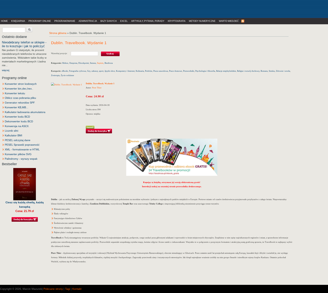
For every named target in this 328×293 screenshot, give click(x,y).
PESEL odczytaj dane (17, 140)
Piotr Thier (97, 87)
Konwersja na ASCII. (17, 126)
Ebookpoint (83, 63)
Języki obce (110, 71)
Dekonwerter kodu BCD (19, 121)
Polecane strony (53, 288)
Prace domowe (175, 71)
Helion (65, 63)
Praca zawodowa (160, 71)
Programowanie (64, 21)
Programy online (39, 21)
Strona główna (57, 33)
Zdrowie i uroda (283, 71)
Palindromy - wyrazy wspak (21, 158)
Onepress (73, 63)
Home (4, 21)
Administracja (88, 21)
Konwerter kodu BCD (17, 116)
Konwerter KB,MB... (16, 107)
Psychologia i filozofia (205, 71)
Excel (124, 21)
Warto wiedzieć (229, 21)
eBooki (65, 71)
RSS (243, 21)
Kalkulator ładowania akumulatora (25, 112)
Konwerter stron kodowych (21, 83)
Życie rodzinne (67, 75)
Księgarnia (18, 21)
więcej (5, 70)
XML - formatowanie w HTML (22, 149)
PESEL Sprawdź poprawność (22, 144)
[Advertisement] (78, 8)
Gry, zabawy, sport (95, 71)
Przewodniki (188, 71)
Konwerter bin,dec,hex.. (19, 88)
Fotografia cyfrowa (77, 71)
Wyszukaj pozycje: (61, 53)
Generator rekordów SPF (20, 102)
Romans (264, 71)
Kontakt (76, 288)
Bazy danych (108, 21)
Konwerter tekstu (15, 93)
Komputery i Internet (125, 71)
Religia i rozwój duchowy (248, 71)
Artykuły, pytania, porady (147, 21)
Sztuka (272, 71)
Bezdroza (109, 63)
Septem (100, 63)
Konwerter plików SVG (18, 154)
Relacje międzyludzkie (226, 71)
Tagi (67, 288)
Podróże (148, 71)
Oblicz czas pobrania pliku (20, 97)
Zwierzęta (55, 75)
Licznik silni (11, 130)
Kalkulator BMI (13, 135)
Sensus (93, 63)
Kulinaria (140, 71)
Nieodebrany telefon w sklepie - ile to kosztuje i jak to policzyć (24, 44)
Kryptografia (176, 21)
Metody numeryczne (202, 21)
